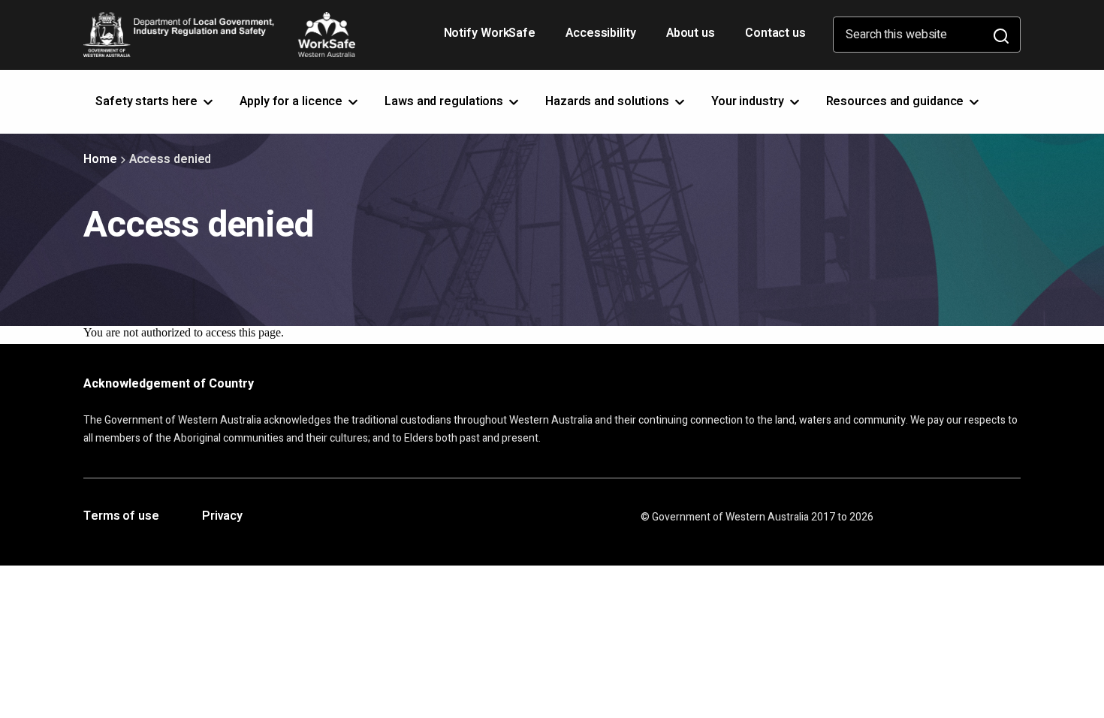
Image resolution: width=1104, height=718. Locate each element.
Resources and (896, 101)
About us (690, 33)
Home (100, 159)
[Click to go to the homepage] (219, 34)
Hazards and (608, 101)
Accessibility (602, 38)
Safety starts (148, 101)
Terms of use (121, 516)
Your (749, 101)
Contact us (775, 33)
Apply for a (292, 101)
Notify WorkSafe (490, 33)
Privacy (222, 516)
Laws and (445, 101)
